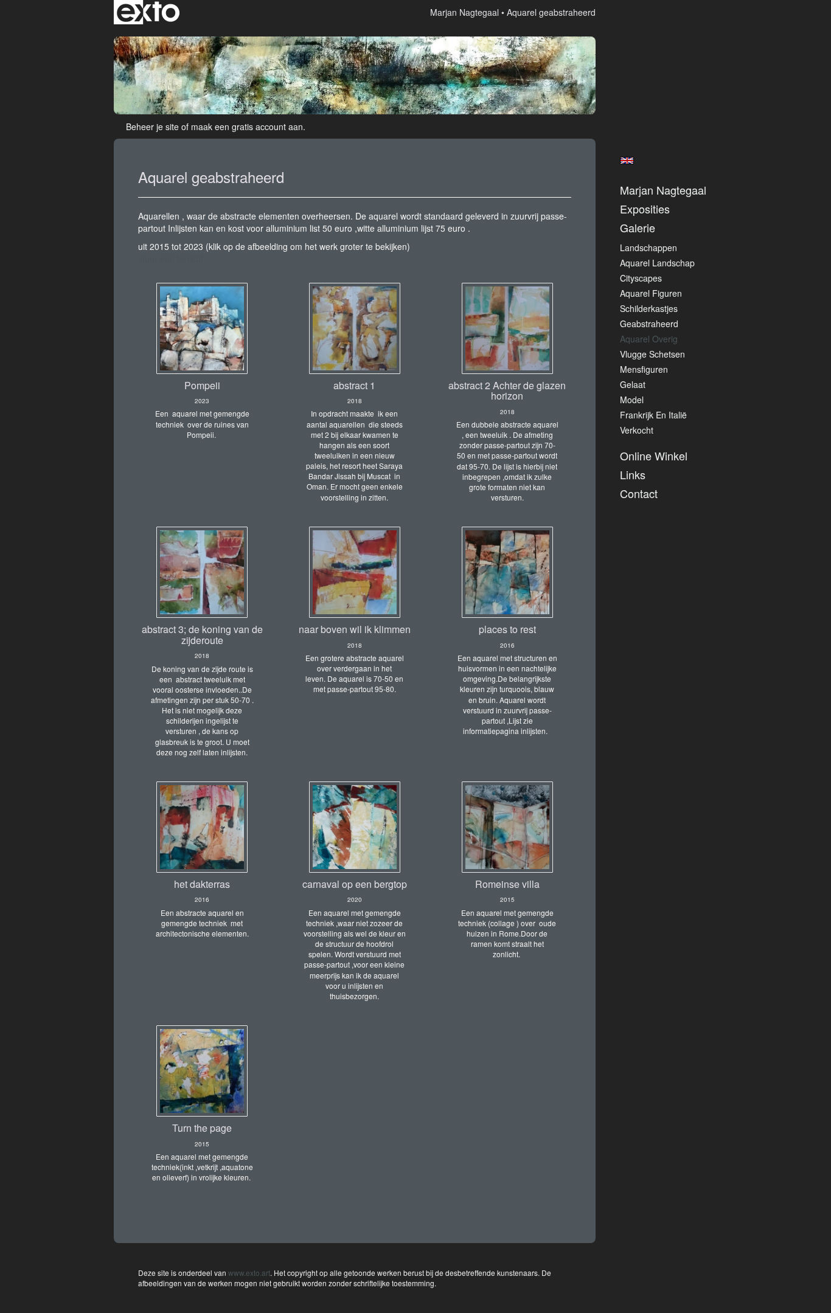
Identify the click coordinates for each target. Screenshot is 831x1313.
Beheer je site (152, 126)
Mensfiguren (644, 369)
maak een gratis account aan (247, 126)
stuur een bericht (170, 258)
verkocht (636, 430)
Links (632, 474)
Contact (639, 493)
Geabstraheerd (649, 323)
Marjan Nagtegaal (464, 12)
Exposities (645, 209)
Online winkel (653, 455)
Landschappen (648, 247)
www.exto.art (249, 1272)
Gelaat (632, 384)
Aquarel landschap (657, 263)
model (632, 399)
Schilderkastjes (649, 308)
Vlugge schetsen (652, 354)
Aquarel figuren (651, 293)
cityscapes (641, 278)
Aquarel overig (649, 339)
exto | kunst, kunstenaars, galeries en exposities (148, 12)
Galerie (637, 227)
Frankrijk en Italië (653, 415)
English (627, 160)
